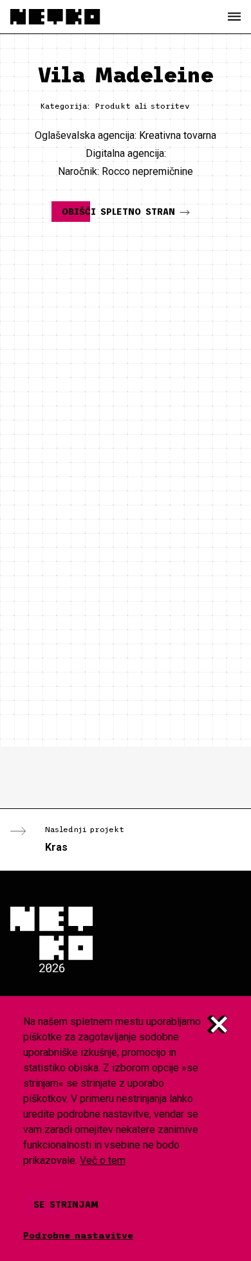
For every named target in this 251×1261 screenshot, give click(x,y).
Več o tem (103, 1160)
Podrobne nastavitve (78, 1235)
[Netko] (55, 16)
